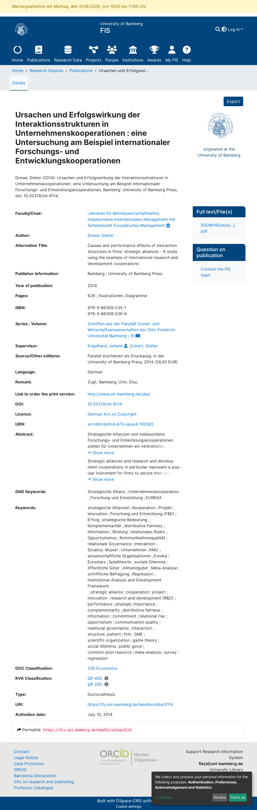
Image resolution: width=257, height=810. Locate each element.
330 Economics (102, 668)
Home (17, 59)
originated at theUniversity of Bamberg (219, 152)
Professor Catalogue (33, 787)
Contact (21, 751)
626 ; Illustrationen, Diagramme (117, 295)
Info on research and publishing (44, 781)
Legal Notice (26, 757)
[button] (224, 29)
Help (186, 59)
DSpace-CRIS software (138, 800)
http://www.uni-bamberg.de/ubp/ (119, 393)
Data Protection (29, 763)
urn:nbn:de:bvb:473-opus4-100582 (121, 424)
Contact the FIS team (215, 272)
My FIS (171, 59)
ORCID (20, 769)
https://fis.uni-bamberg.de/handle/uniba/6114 (130, 704)
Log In (234, 29)
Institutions (132, 59)
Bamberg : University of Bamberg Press (125, 273)
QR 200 (95, 684)
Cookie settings (128, 806)
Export (233, 101)
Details (18, 82)
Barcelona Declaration (35, 775)
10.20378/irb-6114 (105, 404)
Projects (93, 59)
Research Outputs (46, 70)
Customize (163, 797)
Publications (38, 59)
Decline (220, 797)
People (111, 59)
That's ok (237, 797)
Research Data (68, 59)
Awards (154, 59)
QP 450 (95, 678)
